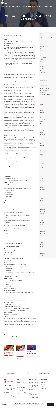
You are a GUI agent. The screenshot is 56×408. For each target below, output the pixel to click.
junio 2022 (41, 178)
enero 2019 (42, 251)
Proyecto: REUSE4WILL (43, 92)
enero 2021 (41, 207)
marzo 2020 (42, 226)
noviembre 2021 (42, 191)
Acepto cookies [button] (50, 404)
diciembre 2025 (42, 117)
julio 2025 (41, 125)
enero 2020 (42, 229)
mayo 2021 (41, 200)
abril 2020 (41, 224)
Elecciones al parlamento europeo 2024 (31, 353)
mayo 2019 (41, 244)
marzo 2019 (42, 248)
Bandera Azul (42, 46)
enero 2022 (42, 187)
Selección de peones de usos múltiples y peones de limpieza (44, 88)
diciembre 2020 (42, 209)
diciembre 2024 (42, 134)
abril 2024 (41, 143)
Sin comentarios (31, 398)
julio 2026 (41, 106)
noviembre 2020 (42, 211)
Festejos (41, 59)
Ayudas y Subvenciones (43, 44)
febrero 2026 (42, 114)
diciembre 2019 (42, 231)
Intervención (42, 63)
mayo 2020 (42, 222)
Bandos (41, 48)
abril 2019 (41, 246)
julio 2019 (41, 240)
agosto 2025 (42, 123)
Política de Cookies (40, 404)
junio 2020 (41, 220)
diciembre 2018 (42, 253)
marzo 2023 (42, 163)
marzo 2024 (42, 145)
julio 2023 (41, 158)
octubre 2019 (42, 235)
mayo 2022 (41, 180)
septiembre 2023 (42, 156)
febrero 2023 (42, 165)
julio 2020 (41, 218)
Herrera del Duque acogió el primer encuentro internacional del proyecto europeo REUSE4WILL (45, 84)
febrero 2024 (42, 147)
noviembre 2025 (42, 119)
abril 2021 (41, 202)
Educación (41, 55)
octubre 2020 (42, 213)
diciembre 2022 (42, 169)
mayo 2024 (42, 141)
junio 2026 (41, 108)
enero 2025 (42, 132)
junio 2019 (41, 242)
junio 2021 (41, 198)
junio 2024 (41, 139)
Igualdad (41, 61)
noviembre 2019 (42, 233)
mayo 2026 (42, 110)
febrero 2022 (42, 185)
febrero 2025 (42, 130)
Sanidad (41, 68)
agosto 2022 (42, 174)
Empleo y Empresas (43, 57)
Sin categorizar (42, 72)
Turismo (41, 74)
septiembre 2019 (42, 237)
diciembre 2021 (42, 189)
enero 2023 (42, 167)
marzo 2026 (42, 112)
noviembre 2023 (42, 152)
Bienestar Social (42, 50)
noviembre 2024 (42, 136)
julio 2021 (41, 196)
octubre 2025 (42, 121)
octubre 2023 (42, 154)
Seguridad (41, 70)
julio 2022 (41, 176)
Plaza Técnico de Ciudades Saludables (46, 94)
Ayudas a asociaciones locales (44, 90)
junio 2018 (41, 255)
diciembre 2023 (42, 150)
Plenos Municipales (43, 66)
